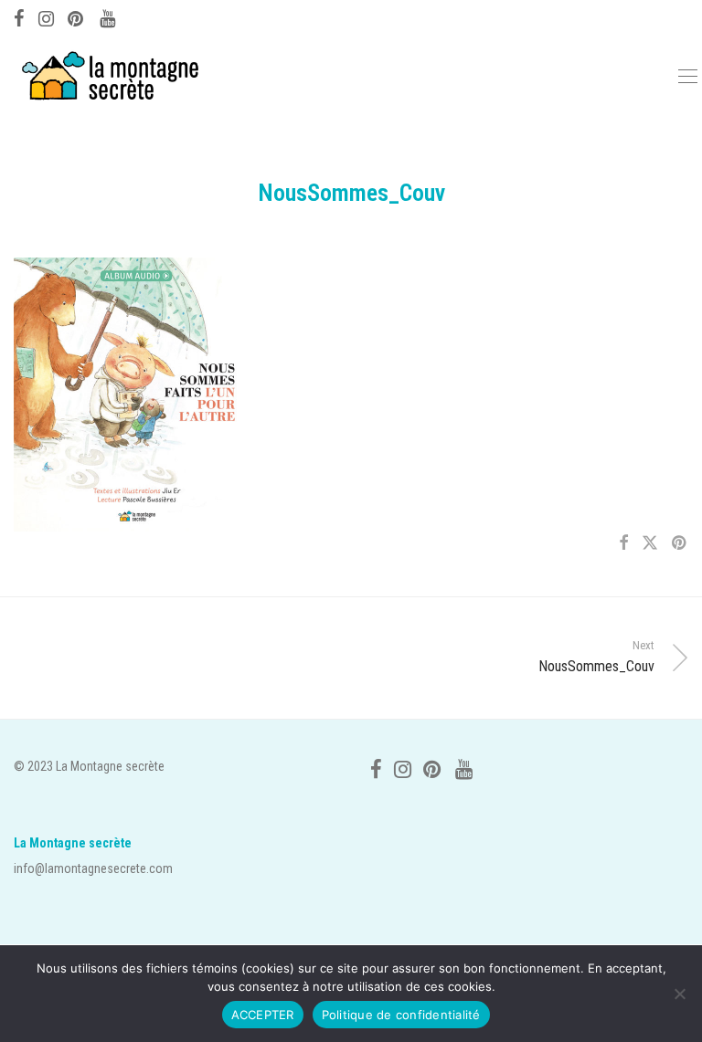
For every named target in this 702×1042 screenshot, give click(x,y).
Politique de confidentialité (401, 1014)
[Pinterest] (77, 16)
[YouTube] (109, 16)
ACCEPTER (262, 1014)
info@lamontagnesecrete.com (93, 868)
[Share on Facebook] (623, 543)
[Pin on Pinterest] (680, 543)
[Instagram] (46, 16)
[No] (679, 993)
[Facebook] (19, 16)
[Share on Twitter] (650, 543)
